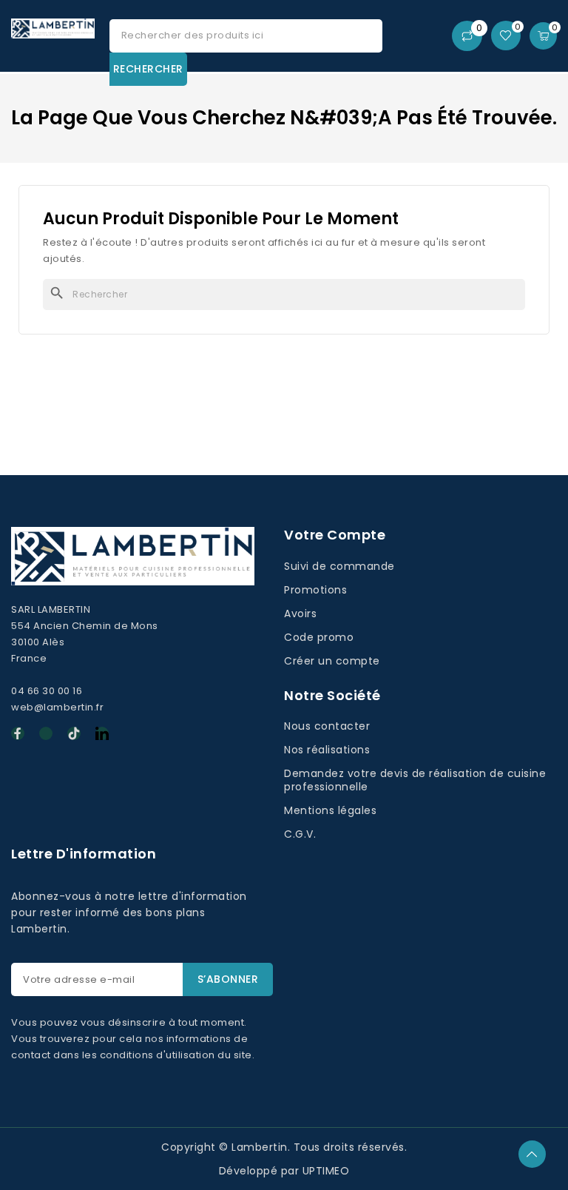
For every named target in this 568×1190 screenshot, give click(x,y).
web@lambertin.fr (57, 707)
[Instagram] (46, 733)
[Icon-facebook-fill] (17, 733)
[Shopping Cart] (543, 36)
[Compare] (467, 36)
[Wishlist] (506, 35)
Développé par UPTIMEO (284, 1170)
